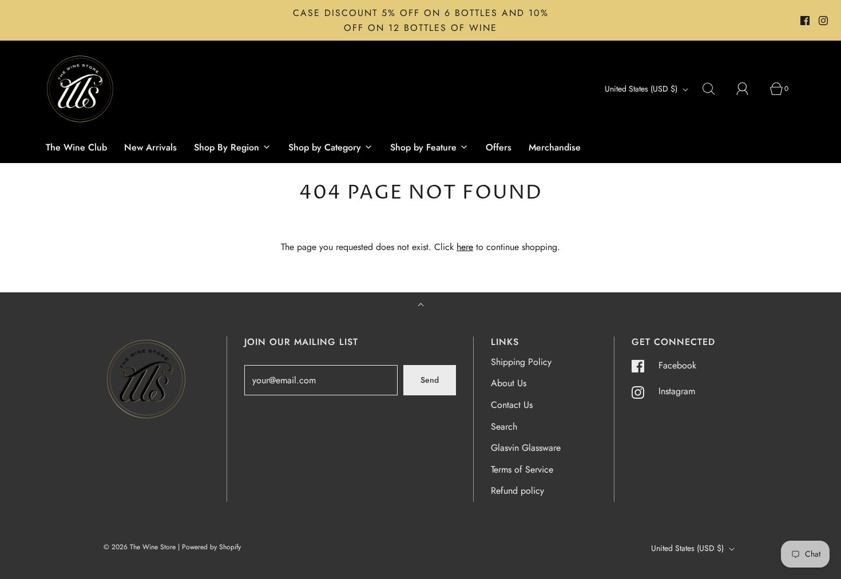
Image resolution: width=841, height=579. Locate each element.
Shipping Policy (521, 361)
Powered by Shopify (211, 547)
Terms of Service (522, 469)
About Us (508, 383)
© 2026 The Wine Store (140, 547)
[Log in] (748, 88)
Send (429, 380)
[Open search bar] (715, 88)
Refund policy (517, 490)
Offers (498, 147)
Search (504, 426)
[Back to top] (420, 305)
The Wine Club (76, 147)
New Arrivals (150, 147)
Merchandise (555, 147)
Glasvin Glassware (526, 447)
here (465, 246)
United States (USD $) (642, 88)
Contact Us (512, 404)
